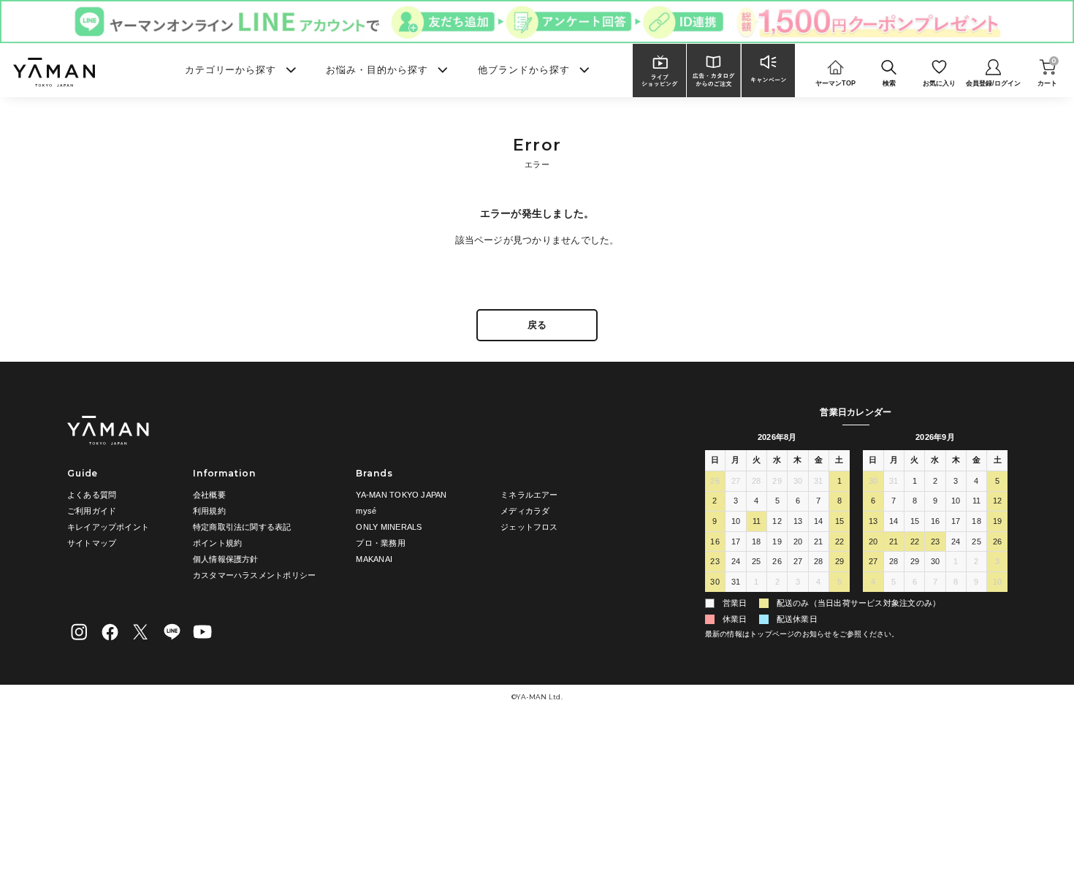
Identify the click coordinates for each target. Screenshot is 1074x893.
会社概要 (209, 494)
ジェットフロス (529, 526)
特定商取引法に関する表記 (242, 526)
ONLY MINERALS (389, 526)
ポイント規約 (217, 543)
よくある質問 (91, 494)
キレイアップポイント (108, 526)
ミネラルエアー (529, 494)
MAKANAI (374, 559)
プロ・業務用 (380, 543)
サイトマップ (91, 543)
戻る (537, 324)
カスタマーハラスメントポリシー (254, 575)
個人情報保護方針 (226, 559)
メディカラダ (524, 510)
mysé (366, 510)
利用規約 (209, 510)
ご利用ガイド (91, 510)
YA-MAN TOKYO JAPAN (401, 494)
